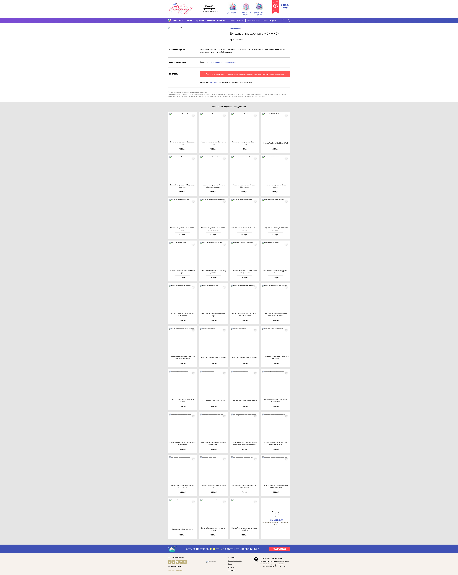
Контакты (231, 567)
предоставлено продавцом (186, 92)
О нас (230, 564)
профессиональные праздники (223, 62)
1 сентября (178, 20)
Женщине (210, 20)
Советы (265, 20)
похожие (213, 82)
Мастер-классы (253, 20)
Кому (189, 20)
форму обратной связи (235, 94)
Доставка (231, 570)
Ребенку (221, 20)
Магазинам (231, 557)
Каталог (240, 20)
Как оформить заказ (235, 561)
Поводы (232, 20)
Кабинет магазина (174, 566)
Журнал (273, 20)
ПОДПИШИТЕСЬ (279, 549)
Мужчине (200, 20)
